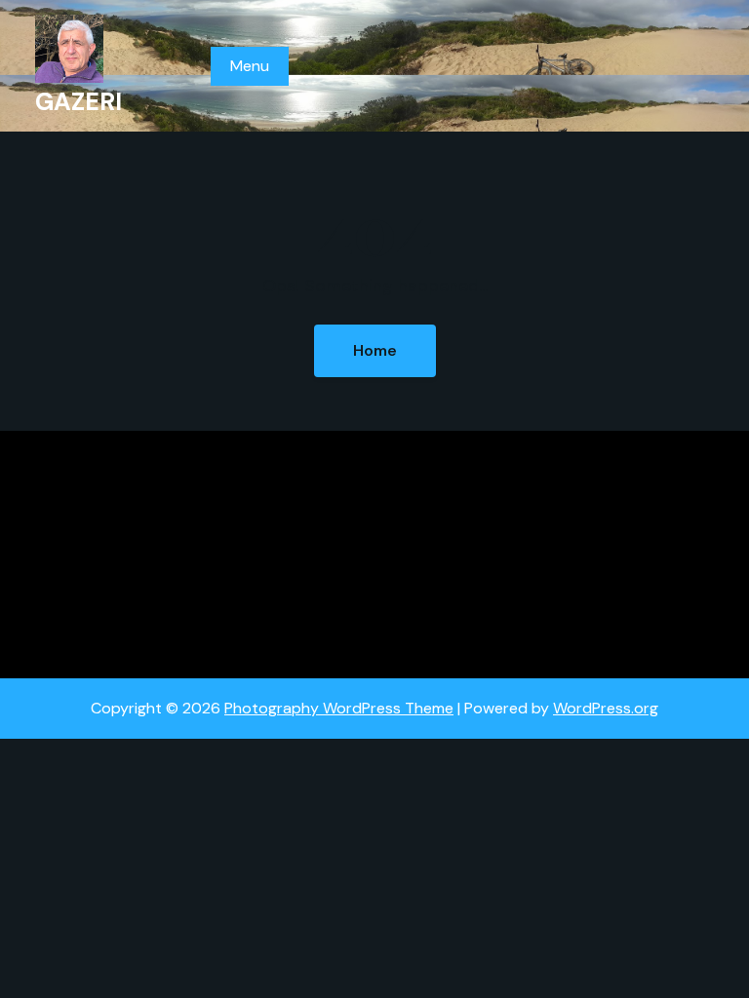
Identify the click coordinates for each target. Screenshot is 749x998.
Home (375, 350)
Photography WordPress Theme (338, 708)
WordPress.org (605, 708)
